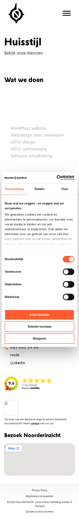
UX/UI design (22, 142)
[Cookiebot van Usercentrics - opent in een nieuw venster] (56, 177)
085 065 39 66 (24, 347)
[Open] (67, 13)
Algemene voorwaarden (39, 496)
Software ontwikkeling (31, 156)
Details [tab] (40, 189)
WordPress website (28, 128)
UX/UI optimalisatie (28, 149)
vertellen (31, 388)
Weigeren (39, 338)
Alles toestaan (40, 314)
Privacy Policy (39, 490)
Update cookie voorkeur (40, 512)
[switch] (68, 271)
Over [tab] (64, 189)
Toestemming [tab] (14, 189)
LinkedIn (18, 363)
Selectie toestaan (40, 326)
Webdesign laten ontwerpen (37, 135)
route (14, 355)
